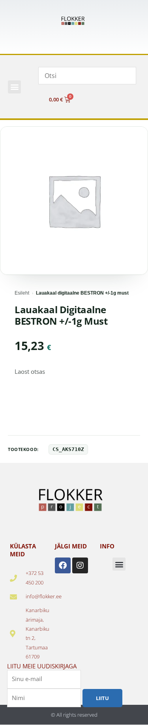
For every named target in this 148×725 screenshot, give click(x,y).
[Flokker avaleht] (74, 20)
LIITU (102, 698)
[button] (14, 86)
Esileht (22, 293)
